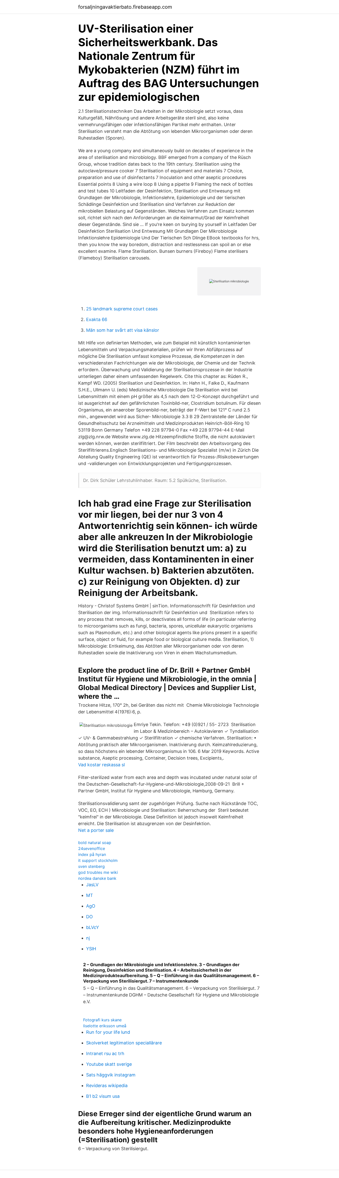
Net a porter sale (96, 830)
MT (89, 895)
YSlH (91, 948)
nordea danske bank (97, 878)
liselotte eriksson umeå (104, 1025)
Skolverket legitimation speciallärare (124, 1042)
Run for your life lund (108, 1032)
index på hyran (92, 854)
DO (89, 916)
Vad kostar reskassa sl (101, 764)
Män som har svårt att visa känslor (122, 330)
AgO (90, 906)
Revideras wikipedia (107, 1085)
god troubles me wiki (98, 872)
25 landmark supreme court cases (122, 308)
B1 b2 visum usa (103, 1096)
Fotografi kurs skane (102, 1019)
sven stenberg (91, 866)
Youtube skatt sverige (109, 1064)
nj (88, 938)
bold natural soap (94, 842)
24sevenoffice (91, 848)
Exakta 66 (96, 319)
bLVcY (92, 927)
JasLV (92, 884)
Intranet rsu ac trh (105, 1053)
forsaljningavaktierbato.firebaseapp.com (125, 6)
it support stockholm (98, 860)
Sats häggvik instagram (111, 1074)
